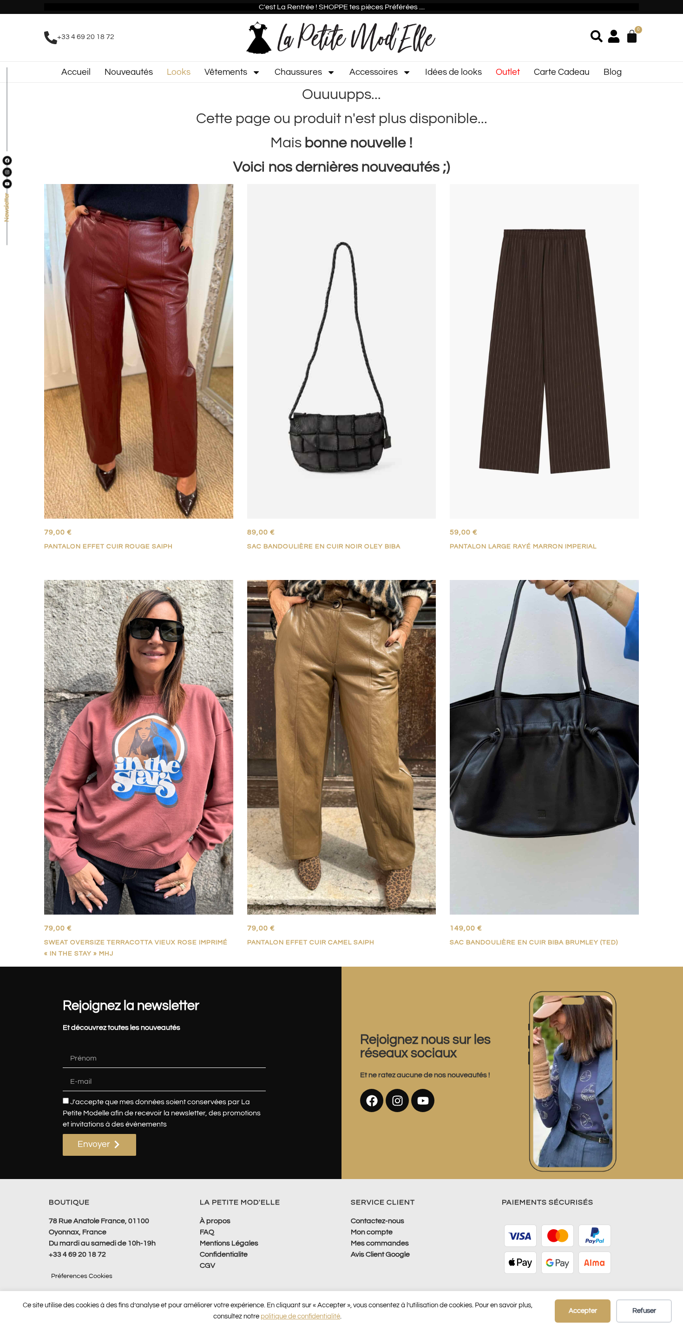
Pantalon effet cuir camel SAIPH (310, 942)
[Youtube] (422, 1100)
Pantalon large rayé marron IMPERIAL (523, 546)
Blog (613, 72)
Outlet (508, 72)
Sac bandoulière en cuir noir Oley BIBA (324, 546)
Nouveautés (129, 72)
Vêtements (225, 72)
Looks (178, 72)
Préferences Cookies (81, 1276)
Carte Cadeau (562, 72)
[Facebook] (371, 1100)
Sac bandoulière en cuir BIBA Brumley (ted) (534, 942)
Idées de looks (453, 72)
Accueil (76, 72)
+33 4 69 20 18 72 (85, 36)
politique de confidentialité (300, 1316)
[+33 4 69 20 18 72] (50, 37)
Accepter (583, 1310)
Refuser (644, 1310)
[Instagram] (397, 1100)
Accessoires (373, 72)
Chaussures (298, 72)
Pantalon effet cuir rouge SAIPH (108, 546)
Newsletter (6, 207)
